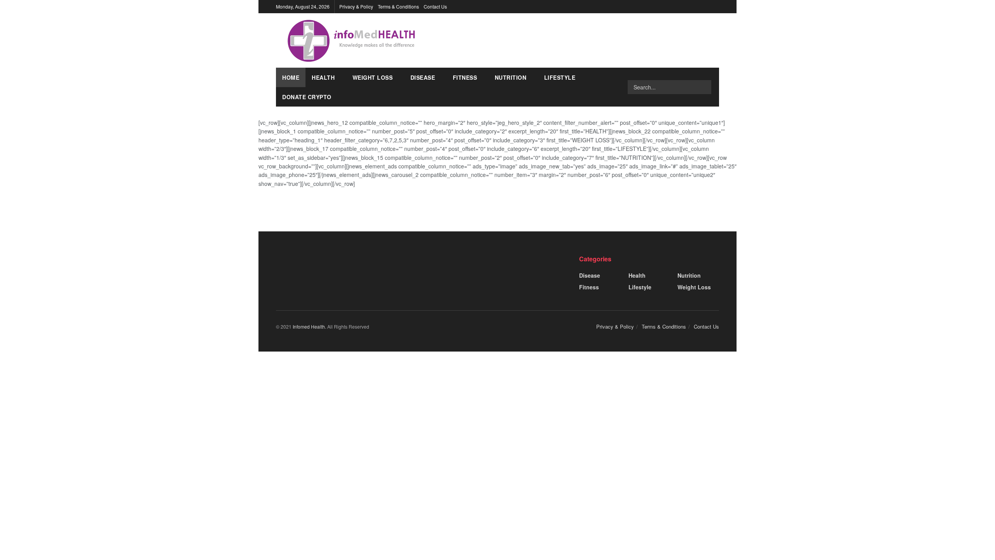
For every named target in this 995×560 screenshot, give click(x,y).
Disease (422, 77)
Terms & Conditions (398, 6)
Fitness (465, 77)
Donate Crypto (307, 97)
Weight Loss (373, 77)
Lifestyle (560, 77)
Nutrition (511, 77)
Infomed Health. (310, 326)
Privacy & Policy (356, 6)
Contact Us (435, 6)
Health (323, 77)
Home (290, 77)
